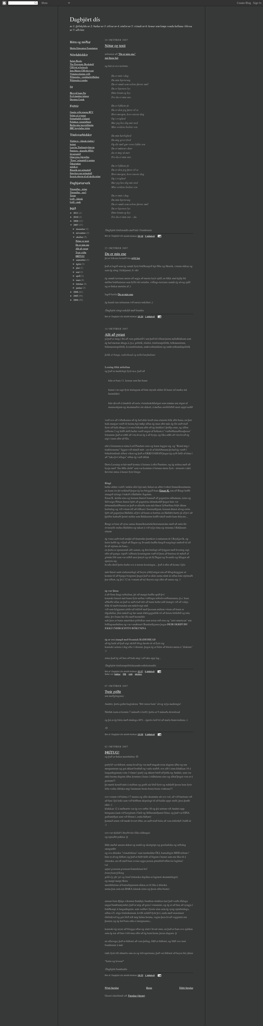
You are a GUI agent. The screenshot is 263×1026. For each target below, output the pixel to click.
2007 (76, 224)
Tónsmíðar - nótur (78, 189)
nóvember (81, 232)
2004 (76, 299)
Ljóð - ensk (75, 201)
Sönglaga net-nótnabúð (81, 173)
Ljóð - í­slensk (76, 198)
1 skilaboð (150, 316)
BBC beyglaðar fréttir (80, 128)
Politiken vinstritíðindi (80, 121)
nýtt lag (136, 258)
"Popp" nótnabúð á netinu (82, 160)
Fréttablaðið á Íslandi (80, 118)
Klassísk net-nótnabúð (80, 169)
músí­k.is (74, 166)
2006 (76, 291)
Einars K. (164, 490)
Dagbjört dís (85, 19)
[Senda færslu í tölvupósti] (159, 236)
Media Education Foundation (84, 48)
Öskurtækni (75, 163)
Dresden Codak (77, 99)
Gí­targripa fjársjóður (79, 156)
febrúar (80, 283)
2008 (76, 220)
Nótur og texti (82, 240)
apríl (78, 275)
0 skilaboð (150, 236)
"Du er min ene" (127, 54)
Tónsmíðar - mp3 (78, 192)
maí (78, 271)
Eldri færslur (186, 988)
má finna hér (111, 58)
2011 (76, 212)
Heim (149, 988)
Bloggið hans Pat (78, 92)
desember (81, 228)
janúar (79, 287)
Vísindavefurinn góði (80, 73)
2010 (76, 216)
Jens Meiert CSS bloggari (82, 70)
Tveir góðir (81, 252)
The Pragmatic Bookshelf (82, 64)
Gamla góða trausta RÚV (81, 112)
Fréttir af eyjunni (78, 115)
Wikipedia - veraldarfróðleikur (84, 76)
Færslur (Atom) (136, 995)
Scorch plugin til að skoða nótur (85, 176)
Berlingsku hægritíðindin (81, 125)
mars (78, 279)
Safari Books (76, 60)
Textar (73, 195)
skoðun (138, 674)
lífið (124, 674)
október (80, 236)
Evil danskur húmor (79, 96)
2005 (76, 295)
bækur (117, 674)
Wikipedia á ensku (79, 80)
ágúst (79, 263)
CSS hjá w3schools (79, 67)
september (81, 259)
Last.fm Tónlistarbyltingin (82, 147)
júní (78, 267)
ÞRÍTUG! (80, 256)
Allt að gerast (82, 248)
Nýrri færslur (112, 988)
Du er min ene (82, 244)
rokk (131, 674)
